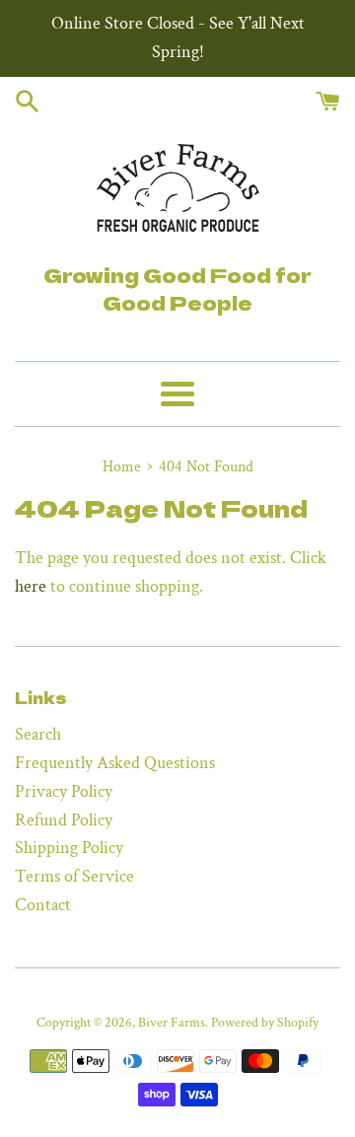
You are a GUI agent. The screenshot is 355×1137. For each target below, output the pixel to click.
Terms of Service (74, 876)
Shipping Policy (69, 847)
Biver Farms (171, 1022)
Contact (43, 904)
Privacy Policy (63, 791)
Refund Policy (63, 820)
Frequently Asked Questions (115, 762)
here (30, 586)
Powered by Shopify (265, 1022)
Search (38, 734)
